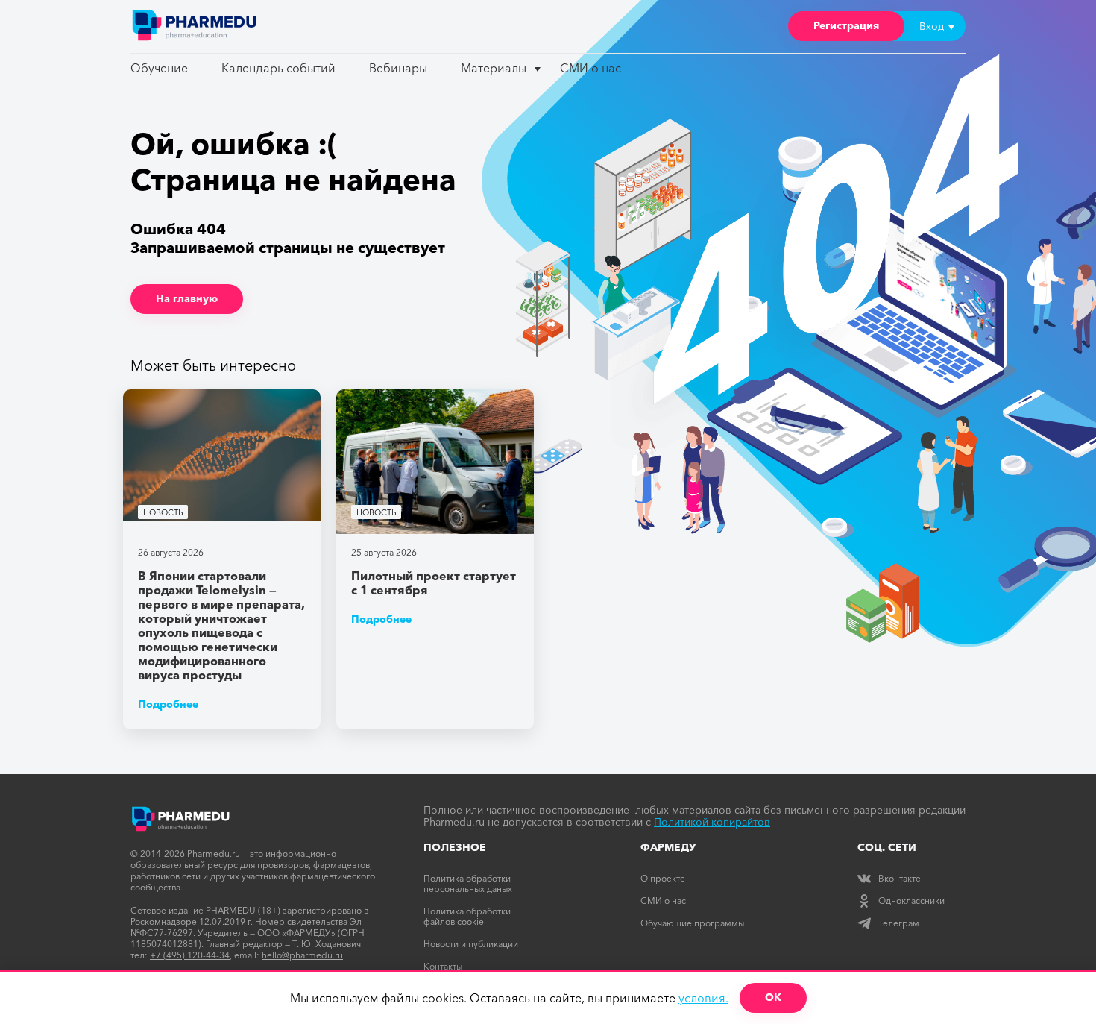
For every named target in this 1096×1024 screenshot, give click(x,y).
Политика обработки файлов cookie (467, 916)
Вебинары (398, 68)
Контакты (442, 966)
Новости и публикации (470, 943)
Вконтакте (899, 878)
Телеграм (898, 923)
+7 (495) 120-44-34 (190, 955)
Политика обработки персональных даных (467, 883)
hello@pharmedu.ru (302, 955)
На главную (187, 298)
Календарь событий (278, 68)
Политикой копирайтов (712, 822)
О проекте (662, 878)
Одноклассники (911, 900)
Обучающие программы (692, 923)
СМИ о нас (590, 68)
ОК (773, 997)
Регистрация (846, 25)
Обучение (159, 68)
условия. (703, 997)
